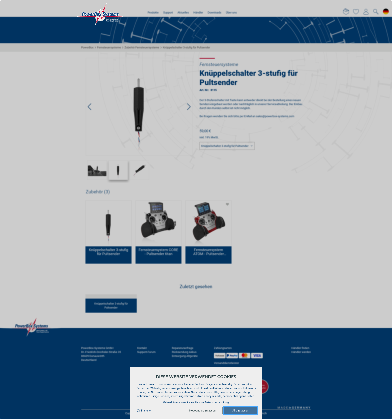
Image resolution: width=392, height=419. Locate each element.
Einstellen (146, 410)
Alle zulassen (240, 410)
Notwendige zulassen (202, 410)
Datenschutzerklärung (217, 402)
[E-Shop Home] (100, 8)
